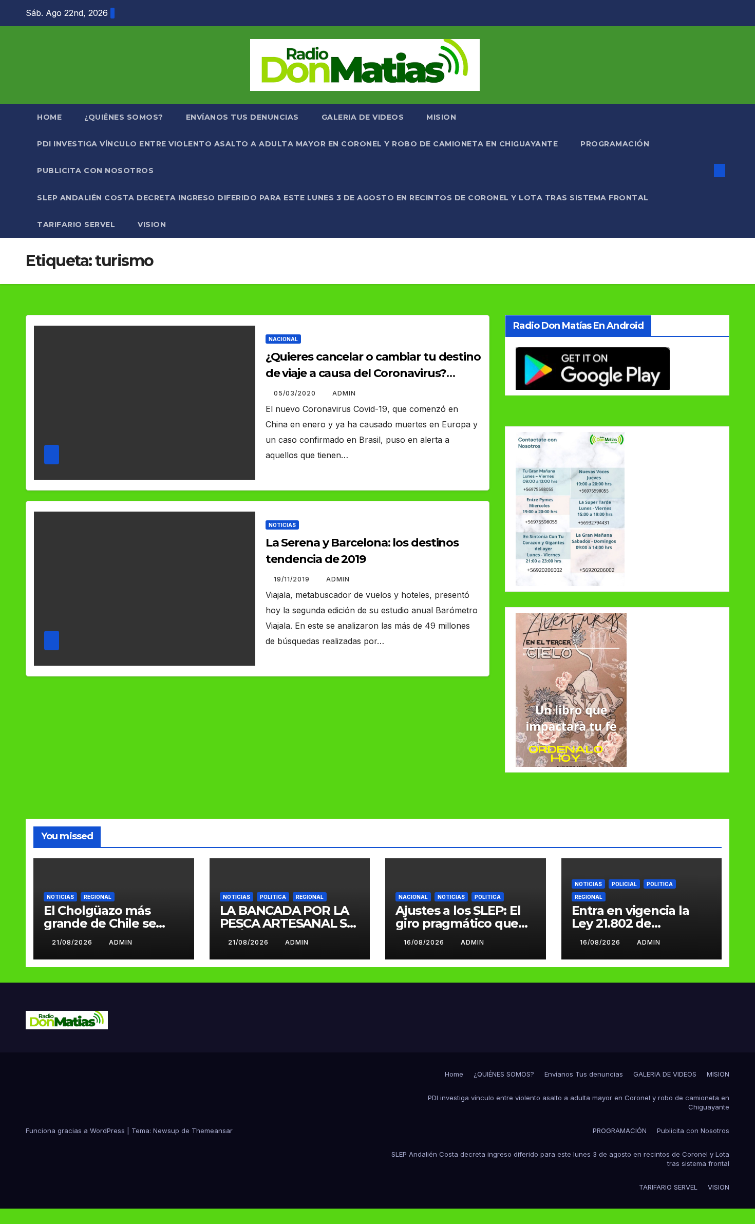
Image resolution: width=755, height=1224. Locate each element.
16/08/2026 (425, 942)
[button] (703, 170)
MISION (441, 117)
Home (49, 117)
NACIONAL (283, 339)
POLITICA (273, 897)
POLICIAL (624, 884)
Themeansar (212, 1130)
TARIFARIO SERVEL (76, 224)
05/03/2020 (296, 393)
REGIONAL (97, 897)
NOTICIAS (282, 525)
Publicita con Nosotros (95, 170)
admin (344, 393)
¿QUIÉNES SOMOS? (123, 117)
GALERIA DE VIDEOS (363, 117)
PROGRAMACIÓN (614, 143)
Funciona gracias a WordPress (76, 1130)
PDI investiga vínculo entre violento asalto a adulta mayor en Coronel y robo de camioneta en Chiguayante (297, 143)
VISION (152, 224)
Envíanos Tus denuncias (242, 117)
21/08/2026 (73, 942)
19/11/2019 (293, 579)
